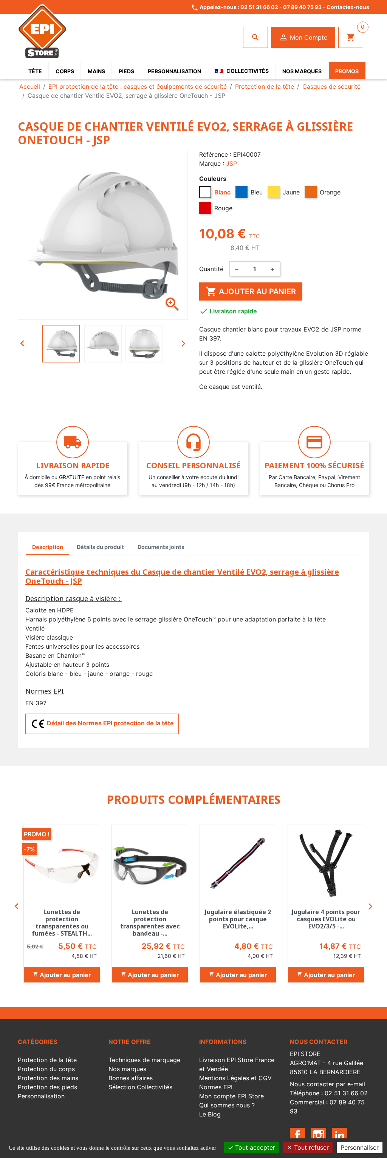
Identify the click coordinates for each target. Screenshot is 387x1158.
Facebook (297, 1135)
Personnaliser (360, 1147)
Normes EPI (215, 1087)
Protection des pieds (47, 1087)
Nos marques (127, 1069)
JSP (231, 163)
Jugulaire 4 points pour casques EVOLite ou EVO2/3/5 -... (326, 919)
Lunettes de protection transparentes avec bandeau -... (150, 923)
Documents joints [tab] (161, 547)
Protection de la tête (47, 1060)
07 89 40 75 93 (302, 7)
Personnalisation (41, 1096)
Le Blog (210, 1114)
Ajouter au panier (251, 291)
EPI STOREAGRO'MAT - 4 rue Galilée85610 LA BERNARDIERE (326, 1063)
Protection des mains (48, 1078)
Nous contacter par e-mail (327, 1084)
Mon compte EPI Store (231, 1096)
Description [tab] (47, 547)
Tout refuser (310, 1147)
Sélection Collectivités (140, 1087)
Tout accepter (254, 1147)
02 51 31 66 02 (259, 7)
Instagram (318, 1135)
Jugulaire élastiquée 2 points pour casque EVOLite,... (238, 919)
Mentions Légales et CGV (235, 1078)
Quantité (211, 269)
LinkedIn (339, 1135)
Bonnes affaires (130, 1078)
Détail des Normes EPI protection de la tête (109, 723)
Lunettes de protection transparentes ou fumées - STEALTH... (62, 923)
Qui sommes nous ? (227, 1105)
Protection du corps (46, 1069)
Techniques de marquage (144, 1060)
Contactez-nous (348, 7)
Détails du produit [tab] (100, 547)
